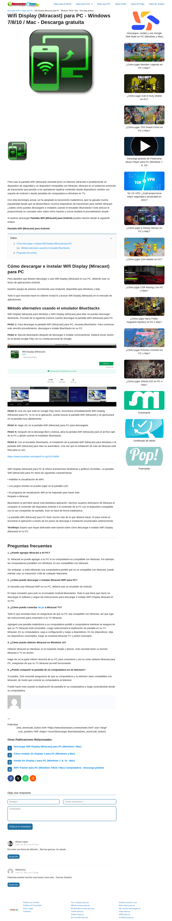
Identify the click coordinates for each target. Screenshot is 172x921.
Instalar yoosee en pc (128, 902)
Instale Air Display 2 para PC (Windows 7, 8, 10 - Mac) (44, 760)
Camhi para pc (77, 911)
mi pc (41, 607)
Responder (13, 856)
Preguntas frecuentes (27, 253)
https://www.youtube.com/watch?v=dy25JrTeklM (33, 456)
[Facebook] (11, 778)
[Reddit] (33, 778)
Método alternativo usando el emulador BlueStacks (45, 248)
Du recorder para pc (79, 917)
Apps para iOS (83, 4)
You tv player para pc (80, 902)
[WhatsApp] (25, 778)
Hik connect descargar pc (129, 908)
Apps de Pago (137, 4)
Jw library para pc (126, 917)
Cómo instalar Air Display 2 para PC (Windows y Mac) (44, 753)
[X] (18, 778)
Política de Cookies (31, 902)
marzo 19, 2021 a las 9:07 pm (27, 845)
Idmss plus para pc (127, 905)
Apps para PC (104, 4)
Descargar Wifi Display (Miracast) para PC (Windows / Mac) (47, 746)
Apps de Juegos (156, 4)
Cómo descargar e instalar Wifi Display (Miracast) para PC (44, 243)
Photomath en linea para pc (82, 908)
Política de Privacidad (32, 905)
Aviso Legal (28, 908)
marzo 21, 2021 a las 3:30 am (27, 873)
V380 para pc (124, 914)
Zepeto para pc (77, 914)
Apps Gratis (120, 4)
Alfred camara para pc (80, 905)
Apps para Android (62, 4)
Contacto (27, 911)
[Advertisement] (62, 118)
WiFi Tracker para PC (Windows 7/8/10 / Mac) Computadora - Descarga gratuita (59, 767)
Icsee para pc (124, 911)
